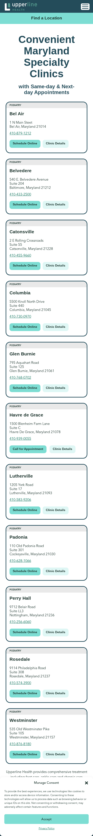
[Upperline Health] (21, 6)
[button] (86, 783)
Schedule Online (25, 143)
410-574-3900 (20, 683)
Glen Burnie (22, 353)
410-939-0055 (20, 439)
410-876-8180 (20, 744)
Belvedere (21, 170)
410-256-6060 (20, 622)
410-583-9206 (20, 500)
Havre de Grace (26, 414)
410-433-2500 (20, 194)
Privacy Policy (47, 828)
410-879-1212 (20, 133)
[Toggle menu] (85, 6)
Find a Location (46, 18)
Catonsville (22, 231)
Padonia (18, 537)
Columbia (20, 292)
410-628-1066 (20, 561)
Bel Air (17, 113)
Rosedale (20, 659)
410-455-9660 (20, 255)
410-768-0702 (20, 377)
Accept (46, 819)
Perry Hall (20, 598)
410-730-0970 (20, 316)
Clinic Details (55, 143)
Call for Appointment (28, 449)
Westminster (23, 720)
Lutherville (21, 475)
